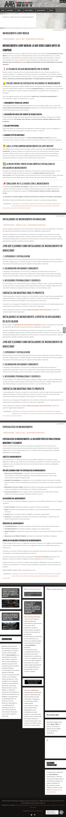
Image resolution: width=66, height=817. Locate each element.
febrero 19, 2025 (21, 225)
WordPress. (40, 811)
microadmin (10, 39)
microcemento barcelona (27, 576)
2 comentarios (61, 423)
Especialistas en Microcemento (17, 426)
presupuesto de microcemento (45, 413)
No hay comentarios (59, 30)
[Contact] (64, 331)
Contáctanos (38, 557)
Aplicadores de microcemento (20, 411)
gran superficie (21, 60)
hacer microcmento (38, 206)
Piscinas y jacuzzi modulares (49, 805)
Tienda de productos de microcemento (28, 805)
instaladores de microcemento (20, 413)
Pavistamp (25, 271)
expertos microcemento (26, 206)
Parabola (33, 811)
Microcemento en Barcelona (51, 206)
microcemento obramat (24, 208)
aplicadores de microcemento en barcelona (24, 203)
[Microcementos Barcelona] (64, 328)
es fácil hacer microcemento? (44, 203)
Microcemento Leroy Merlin (16, 33)
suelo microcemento (16, 415)
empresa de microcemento (36, 411)
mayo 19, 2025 (20, 39)
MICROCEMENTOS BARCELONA (35, 39)
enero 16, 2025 (20, 432)
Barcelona (17, 543)
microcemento (32, 413)
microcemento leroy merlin (10, 208)
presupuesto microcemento (41, 576)
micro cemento (16, 576)
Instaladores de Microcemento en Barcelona (24, 219)
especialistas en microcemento (52, 411)
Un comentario (60, 216)
